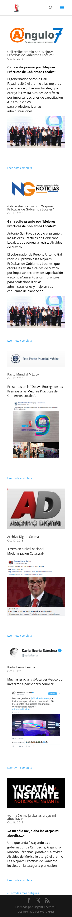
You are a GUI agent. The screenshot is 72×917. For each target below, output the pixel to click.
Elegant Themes (43, 907)
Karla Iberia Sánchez (22, 667)
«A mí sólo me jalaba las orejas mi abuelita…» (31, 817)
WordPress (47, 911)
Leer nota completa (19, 168)
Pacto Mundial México (23, 374)
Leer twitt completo (19, 767)
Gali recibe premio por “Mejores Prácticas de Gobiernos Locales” (30, 53)
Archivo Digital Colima (23, 537)
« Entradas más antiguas (23, 893)
